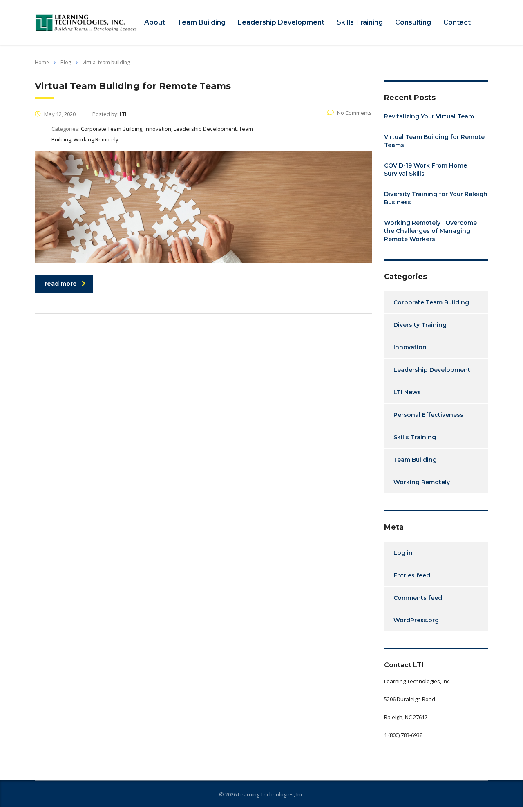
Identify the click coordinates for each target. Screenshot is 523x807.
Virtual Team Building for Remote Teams (434, 141)
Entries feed (411, 575)
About (154, 22)
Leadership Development (281, 22)
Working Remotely (421, 482)
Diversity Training (420, 325)
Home (42, 62)
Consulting (413, 22)
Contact (457, 22)
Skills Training (360, 22)
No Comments (354, 112)
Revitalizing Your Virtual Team (429, 116)
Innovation (410, 347)
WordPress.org (416, 620)
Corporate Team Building (431, 302)
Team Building (201, 22)
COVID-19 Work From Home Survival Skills (425, 169)
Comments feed (417, 597)
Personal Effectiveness (428, 414)
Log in (403, 553)
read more (61, 283)
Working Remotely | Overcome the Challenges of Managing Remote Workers (430, 231)
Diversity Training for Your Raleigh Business (435, 198)
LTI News (407, 392)
